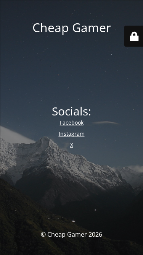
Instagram (72, 133)
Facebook (72, 122)
